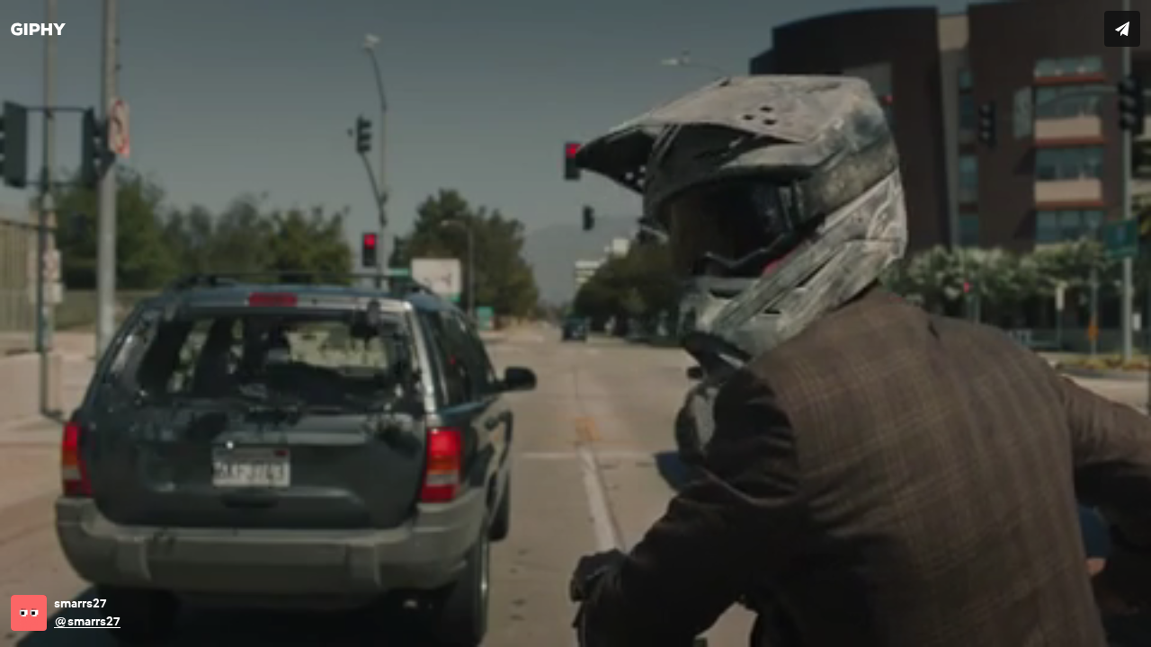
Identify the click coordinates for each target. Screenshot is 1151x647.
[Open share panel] (1122, 29)
